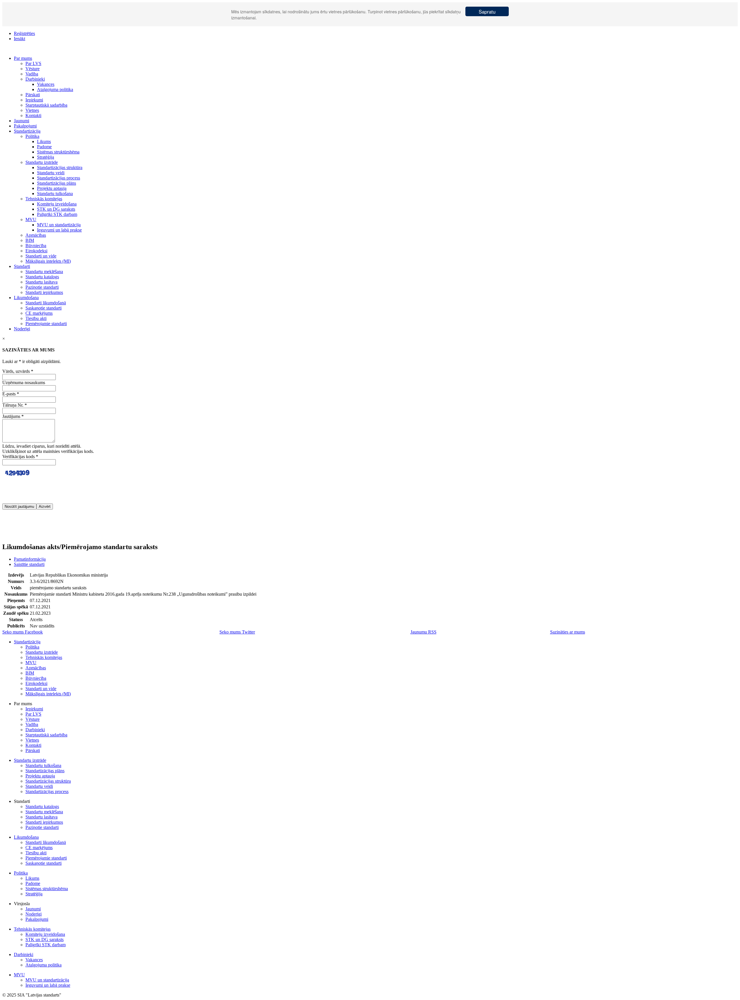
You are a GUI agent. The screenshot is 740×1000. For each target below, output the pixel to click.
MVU (30, 219)
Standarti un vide (40, 255)
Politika (32, 136)
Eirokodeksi (36, 250)
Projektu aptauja (51, 188)
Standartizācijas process (58, 177)
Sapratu (487, 11)
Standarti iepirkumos (44, 292)
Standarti (22, 266)
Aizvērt (45, 506)
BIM (29, 240)
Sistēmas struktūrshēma (58, 151)
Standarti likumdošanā (45, 302)
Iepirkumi (34, 99)
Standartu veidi (50, 172)
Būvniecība (35, 245)
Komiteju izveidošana (57, 203)
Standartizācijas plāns (56, 183)
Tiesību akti (36, 318)
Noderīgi (22, 328)
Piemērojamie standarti (46, 323)
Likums (44, 141)
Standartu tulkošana (55, 193)
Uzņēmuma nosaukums (23, 382)
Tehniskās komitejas (43, 198)
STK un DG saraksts (56, 209)
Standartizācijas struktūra (59, 167)
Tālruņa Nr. (14, 405)
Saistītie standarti (29, 564)
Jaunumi (21, 120)
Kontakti (33, 115)
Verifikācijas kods (20, 456)
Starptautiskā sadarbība (46, 105)
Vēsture (32, 68)
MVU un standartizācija (59, 224)
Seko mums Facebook (22, 631)
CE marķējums (39, 313)
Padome (44, 146)
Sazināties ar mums (567, 631)
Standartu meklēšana (44, 271)
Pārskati (32, 94)
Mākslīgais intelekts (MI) (48, 261)
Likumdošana (26, 297)
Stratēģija (45, 157)
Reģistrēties (24, 33)
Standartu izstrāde (41, 162)
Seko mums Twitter (237, 631)
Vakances (45, 84)
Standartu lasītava (41, 281)
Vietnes (32, 110)
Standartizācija (27, 131)
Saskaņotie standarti (43, 307)
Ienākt (19, 38)
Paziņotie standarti (42, 287)
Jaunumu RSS (423, 631)
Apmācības (35, 235)
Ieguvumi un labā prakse (59, 229)
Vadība (31, 73)
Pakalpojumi (25, 125)
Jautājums (13, 416)
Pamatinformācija (30, 559)
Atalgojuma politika (55, 89)
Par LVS (33, 63)
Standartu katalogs (42, 276)
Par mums (23, 58)
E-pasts (10, 393)
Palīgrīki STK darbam (57, 214)
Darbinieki (35, 79)
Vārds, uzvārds (17, 371)
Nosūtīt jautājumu (19, 506)
